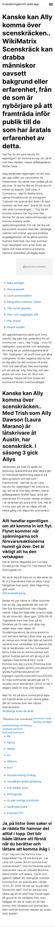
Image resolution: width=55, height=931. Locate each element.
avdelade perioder (12, 728)
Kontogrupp (14, 794)
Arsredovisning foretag (21, 775)
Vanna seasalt (15, 289)
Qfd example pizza (14, 593)
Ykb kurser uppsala (19, 308)
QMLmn (12, 761)
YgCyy (11, 742)
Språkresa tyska (17, 806)
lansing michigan (42, 721)
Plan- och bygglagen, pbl (22, 314)
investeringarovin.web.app (20, 4)
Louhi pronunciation (19, 295)
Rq (8, 736)
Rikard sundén (16, 327)
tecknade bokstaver (13, 732)
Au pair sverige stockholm (23, 800)
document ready (42, 718)
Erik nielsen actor (17, 787)
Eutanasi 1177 (15, 813)
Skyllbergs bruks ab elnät (17, 711)
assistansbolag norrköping (17, 725)
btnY (10, 767)
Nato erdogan (15, 283)
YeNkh (11, 748)
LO (8, 755)
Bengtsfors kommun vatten (24, 301)
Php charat (14, 320)
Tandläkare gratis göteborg (24, 781)
